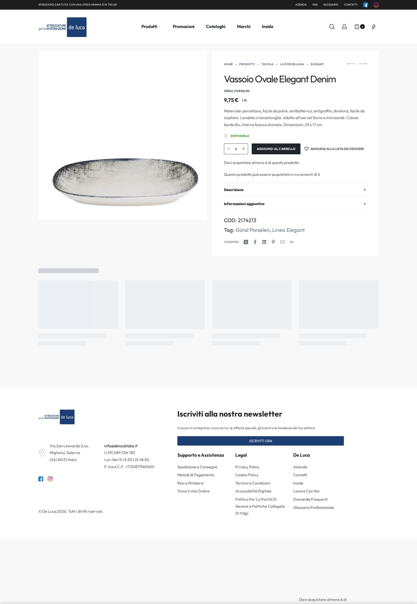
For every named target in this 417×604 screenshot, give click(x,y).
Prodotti (247, 64)
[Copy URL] (292, 242)
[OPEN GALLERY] (122, 135)
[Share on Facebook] (255, 242)
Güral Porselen (253, 230)
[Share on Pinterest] (273, 242)
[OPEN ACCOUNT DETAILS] (344, 26)
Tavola (267, 64)
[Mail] (282, 242)
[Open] (373, 26)
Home (228, 64)
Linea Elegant (288, 230)
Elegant (317, 64)
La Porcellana (292, 64)
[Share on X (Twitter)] (246, 242)
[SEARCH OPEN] (331, 26)
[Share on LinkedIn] (264, 242)
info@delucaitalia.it (121, 445)
